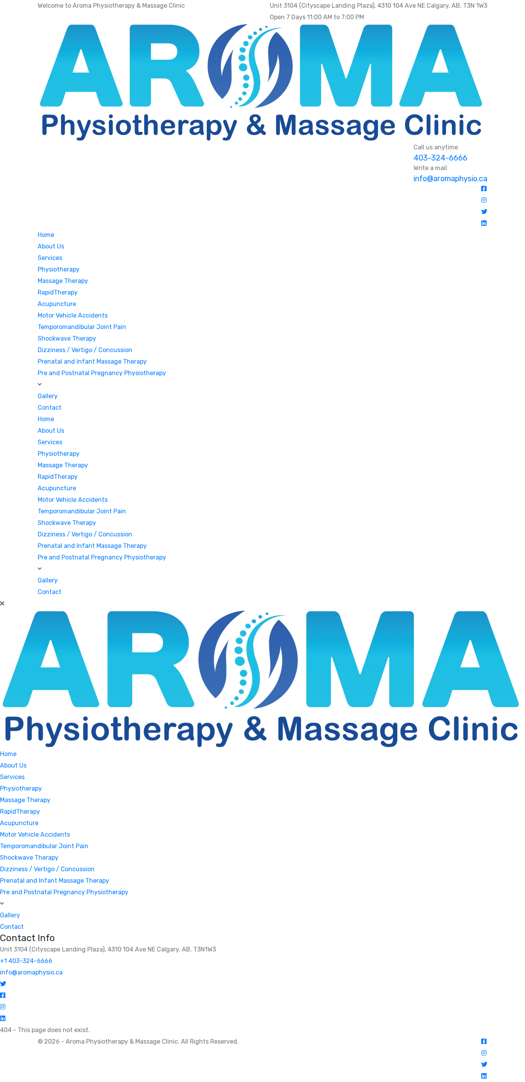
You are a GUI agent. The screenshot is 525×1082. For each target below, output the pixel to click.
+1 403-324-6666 (26, 961)
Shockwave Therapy (67, 338)
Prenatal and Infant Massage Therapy (92, 361)
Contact (49, 407)
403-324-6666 (440, 157)
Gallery (48, 396)
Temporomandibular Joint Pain (82, 327)
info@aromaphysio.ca (450, 178)
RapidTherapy (58, 292)
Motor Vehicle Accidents (73, 315)
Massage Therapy (63, 281)
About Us (51, 246)
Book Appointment (440, 242)
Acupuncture (57, 304)
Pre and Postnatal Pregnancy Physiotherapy (102, 373)
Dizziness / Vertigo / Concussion (85, 350)
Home (46, 234)
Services (50, 257)
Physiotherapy (59, 269)
